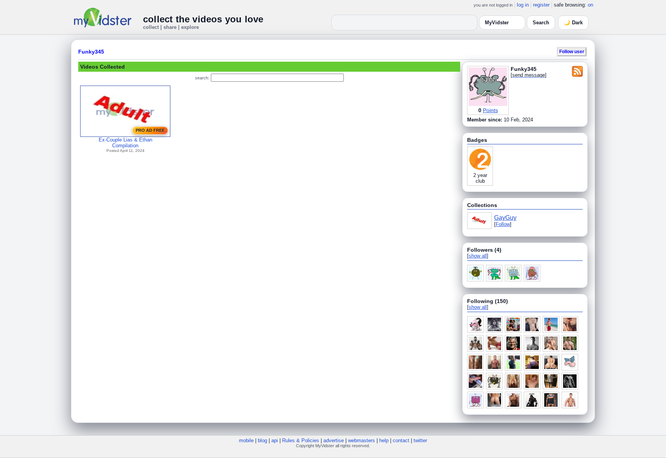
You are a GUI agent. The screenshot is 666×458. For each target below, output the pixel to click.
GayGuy (505, 217)
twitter (420, 440)
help (383, 440)
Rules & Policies (300, 440)
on (590, 5)
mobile (246, 440)
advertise (333, 440)
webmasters (361, 440)
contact (401, 440)
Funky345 (91, 52)
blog (262, 440)
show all (478, 256)
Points (490, 110)
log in (523, 5)
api (274, 440)
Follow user (571, 51)
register (541, 5)
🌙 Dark (573, 22)
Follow (503, 224)
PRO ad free (150, 130)
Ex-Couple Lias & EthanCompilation (125, 142)
